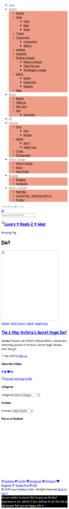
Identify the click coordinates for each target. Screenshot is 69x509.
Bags (26, 25)
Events (19, 74)
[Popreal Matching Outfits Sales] (16, 379)
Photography (23, 155)
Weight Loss (30, 147)
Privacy (20, 200)
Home (12, 5)
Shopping (21, 54)
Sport (27, 143)
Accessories (23, 37)
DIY (10, 119)
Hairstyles (29, 115)
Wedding (20, 50)
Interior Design (17, 159)
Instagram (22, 184)
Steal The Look (32, 66)
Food (18, 127)
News (19, 90)
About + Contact (18, 188)
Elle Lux (23, 356)
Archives (6, 411)
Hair (18, 110)
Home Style (22, 171)
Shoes (27, 29)
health (30, 323)
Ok (45, 505)
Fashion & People (25, 58)
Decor (19, 167)
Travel (19, 151)
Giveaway (28, 86)
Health (19, 139)
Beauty (12, 94)
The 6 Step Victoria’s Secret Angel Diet (34, 332)
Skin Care (21, 106)
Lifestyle (13, 123)
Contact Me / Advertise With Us (34, 196)
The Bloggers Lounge (35, 70)
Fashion (13, 9)
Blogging (13, 175)
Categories (7, 395)
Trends (20, 33)
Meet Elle (21, 192)
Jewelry (28, 46)
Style (19, 17)
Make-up (21, 102)
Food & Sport (18, 323)
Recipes (28, 135)
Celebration (30, 82)
